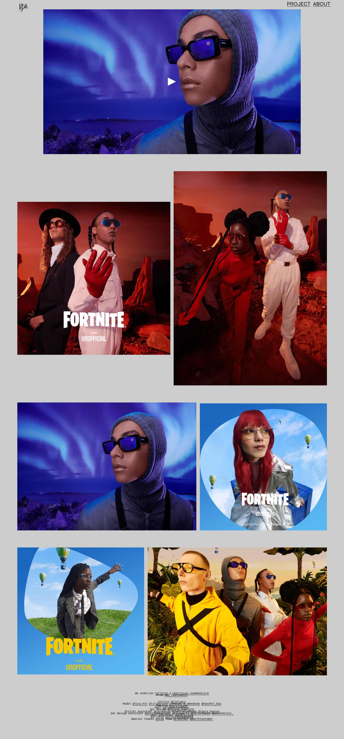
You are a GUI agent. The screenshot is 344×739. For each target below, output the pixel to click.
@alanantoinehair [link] (176, 707)
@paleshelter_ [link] (222, 713)
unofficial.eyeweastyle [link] (191, 693)
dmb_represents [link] (176, 695)
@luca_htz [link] (140, 704)
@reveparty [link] (181, 713)
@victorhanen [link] (200, 713)
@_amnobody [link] (191, 704)
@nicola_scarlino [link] (181, 709)
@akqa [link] (160, 719)
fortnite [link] (161, 693)
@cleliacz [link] (178, 702)
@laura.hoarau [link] (209, 711)
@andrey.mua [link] (184, 715)
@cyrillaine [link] (178, 705)
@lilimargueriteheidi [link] (165, 704)
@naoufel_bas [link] (211, 704)
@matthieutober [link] (201, 719)
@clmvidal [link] (181, 719)
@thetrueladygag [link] (184, 711)
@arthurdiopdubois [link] (179, 717)
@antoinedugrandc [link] (158, 713)
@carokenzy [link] (162, 711)
